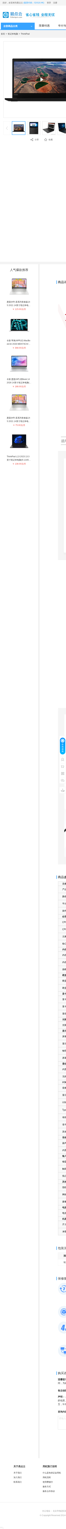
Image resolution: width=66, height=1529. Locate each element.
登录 (49, 3)
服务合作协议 (49, 1491)
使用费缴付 (48, 1482)
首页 (3, 34)
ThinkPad (25, 34)
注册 (55, 3)
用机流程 (47, 1477)
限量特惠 (44, 25)
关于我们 (18, 1473)
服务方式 (47, 1486)
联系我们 (18, 1482)
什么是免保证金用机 (52, 1473)
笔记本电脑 (13, 34)
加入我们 (18, 1477)
